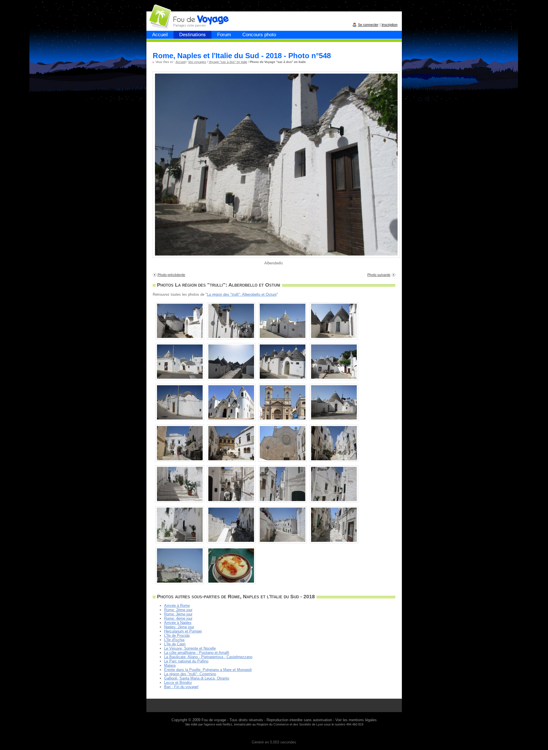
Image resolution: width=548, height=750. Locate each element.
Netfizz (227, 724)
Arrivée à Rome (177, 605)
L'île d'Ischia (174, 640)
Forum (224, 34)
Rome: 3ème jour (178, 614)
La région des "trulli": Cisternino (190, 674)
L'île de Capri (175, 644)
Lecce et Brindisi (178, 682)
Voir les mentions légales (356, 720)
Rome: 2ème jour (178, 610)
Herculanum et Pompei (183, 631)
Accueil (160, 34)
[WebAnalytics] (274, 733)
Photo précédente (171, 275)
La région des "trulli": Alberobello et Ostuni (242, 294)
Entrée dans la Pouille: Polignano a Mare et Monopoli (208, 670)
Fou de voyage (214, 720)
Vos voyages (197, 62)
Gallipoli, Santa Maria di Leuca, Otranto (196, 678)
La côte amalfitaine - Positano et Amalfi (196, 652)
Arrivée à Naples (178, 623)
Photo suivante (378, 275)
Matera (170, 665)
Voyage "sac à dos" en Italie (228, 62)
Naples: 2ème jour (179, 627)
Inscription (390, 25)
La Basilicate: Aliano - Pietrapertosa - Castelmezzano (208, 657)
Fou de (168, 13)
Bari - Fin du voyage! (181, 687)
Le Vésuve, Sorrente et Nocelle (190, 648)
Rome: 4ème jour (178, 618)
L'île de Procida (177, 635)
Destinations (192, 34)
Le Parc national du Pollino (186, 661)
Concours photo (259, 34)
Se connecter (368, 25)
